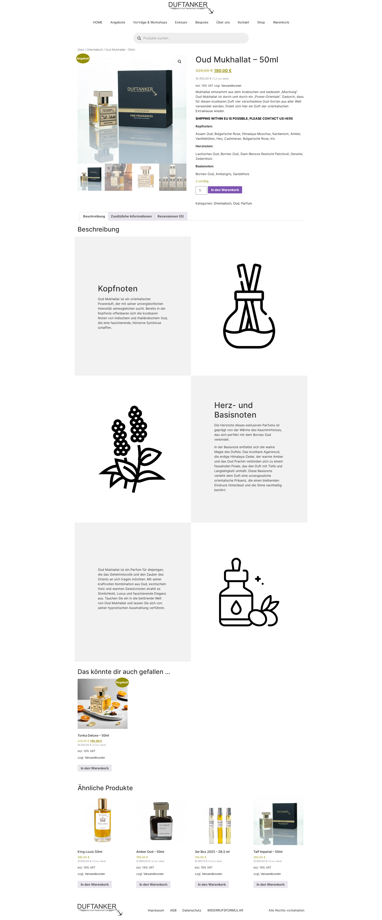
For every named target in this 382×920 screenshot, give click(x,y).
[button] (179, 61)
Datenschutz (191, 910)
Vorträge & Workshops (150, 22)
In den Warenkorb (225, 190)
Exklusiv (181, 22)
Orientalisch (95, 49)
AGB (173, 910)
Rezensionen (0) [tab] (171, 216)
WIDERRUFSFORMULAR (225, 910)
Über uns (223, 22)
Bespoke (201, 22)
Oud (236, 203)
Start (81, 49)
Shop (261, 22)
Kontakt (243, 22)
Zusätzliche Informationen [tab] (131, 216)
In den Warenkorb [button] (95, 768)
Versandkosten (231, 85)
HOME (97, 22)
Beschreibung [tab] (94, 216)
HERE (289, 118)
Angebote (117, 22)
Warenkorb (281, 22)
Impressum (156, 910)
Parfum (246, 203)
